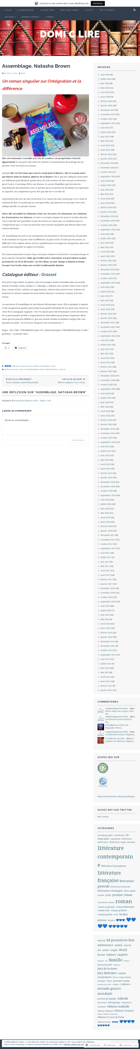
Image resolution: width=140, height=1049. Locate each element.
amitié (118, 945)
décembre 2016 (108, 588)
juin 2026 (105, 83)
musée (101, 895)
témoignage (114, 1002)
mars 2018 (105, 522)
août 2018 (105, 499)
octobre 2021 (107, 331)
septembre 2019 (108, 442)
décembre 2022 (108, 269)
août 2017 (105, 553)
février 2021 (106, 366)
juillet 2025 (106, 132)
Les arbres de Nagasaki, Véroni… (116, 726)
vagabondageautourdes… (117, 708)
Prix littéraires (107, 10)
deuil (123, 950)
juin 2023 (105, 242)
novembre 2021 (108, 327)
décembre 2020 (108, 375)
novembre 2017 (108, 539)
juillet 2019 (106, 451)
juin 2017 (105, 561)
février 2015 (106, 685)
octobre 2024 (107, 172)
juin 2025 (105, 136)
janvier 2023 (106, 265)
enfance (111, 954)
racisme (62, 369)
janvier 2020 (106, 424)
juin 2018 (105, 508)
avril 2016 (105, 623)
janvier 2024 (106, 212)
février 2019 (106, 473)
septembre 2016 (108, 601)
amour (127, 945)
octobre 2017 (107, 544)
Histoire (126, 961)
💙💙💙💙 (127, 1021)
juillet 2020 (106, 398)
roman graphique (106, 906)
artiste (105, 950)
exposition (115, 838)
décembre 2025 (108, 110)
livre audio (129, 890)
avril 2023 (105, 251)
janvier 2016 (106, 637)
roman (53, 366)
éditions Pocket (104, 1022)
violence (101, 1006)
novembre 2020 (108, 380)
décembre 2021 (108, 322)
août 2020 (105, 393)
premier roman (122, 895)
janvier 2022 (106, 318)
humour (116, 965)
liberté (42, 369)
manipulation (104, 977)
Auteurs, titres (47, 10)
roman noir (104, 910)
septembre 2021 (108, 336)
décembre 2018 (108, 482)
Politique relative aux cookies (75, 1044)
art (99, 950)
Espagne (100, 961)
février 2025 (106, 154)
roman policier (119, 910)
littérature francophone (113, 865)
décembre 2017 (108, 535)
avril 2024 (105, 198)
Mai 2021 (105, 353)
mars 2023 (105, 256)
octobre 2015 (107, 650)
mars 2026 (105, 96)
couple (114, 950)
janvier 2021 (106, 371)
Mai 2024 (105, 194)
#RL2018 (101, 940)
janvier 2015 (106, 690)
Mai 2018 (105, 513)
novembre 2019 (108, 433)
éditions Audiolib (118, 1006)
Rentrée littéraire (30, 17)
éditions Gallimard (105, 1011)
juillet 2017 (106, 557)
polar (108, 895)
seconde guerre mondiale (109, 991)
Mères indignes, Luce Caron (71, 381)
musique (101, 981)
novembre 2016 (108, 592)
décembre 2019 (108, 429)
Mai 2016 (105, 619)
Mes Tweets (103, 816)
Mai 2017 (105, 566)
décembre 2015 (108, 641)
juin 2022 (105, 296)
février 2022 (106, 313)
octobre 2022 (107, 278)
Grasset (48, 274)
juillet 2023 (106, 238)
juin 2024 (105, 189)
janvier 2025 (106, 158)
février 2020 (106, 420)
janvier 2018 (106, 530)
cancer (21, 369)
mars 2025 (105, 149)
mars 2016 (105, 628)
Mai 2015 (105, 672)
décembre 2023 (108, 216)
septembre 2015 (108, 654)
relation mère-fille (104, 984)
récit (116, 914)
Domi (23, 73)
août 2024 (105, 181)
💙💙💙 (8, 366)
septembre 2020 (108, 389)
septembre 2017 (108, 548)
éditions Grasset (11, 369)
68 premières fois (120, 940)
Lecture (88, 10)
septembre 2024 (108, 176)
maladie (122, 973)
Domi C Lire (70, 34)
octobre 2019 (107, 437)
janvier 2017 (106, 584)
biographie (103, 838)
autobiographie (105, 835)
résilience (125, 984)
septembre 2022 (108, 282)
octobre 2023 (107, 225)
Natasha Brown (51, 369)
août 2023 (105, 234)
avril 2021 (105, 358)
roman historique (125, 906)
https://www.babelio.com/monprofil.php (116, 796)
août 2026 (105, 74)
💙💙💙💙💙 (118, 926)
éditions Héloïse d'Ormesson (107, 1014)
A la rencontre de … (26, 10)
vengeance (126, 1002)
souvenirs (102, 1002)
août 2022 (105, 287)
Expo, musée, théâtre (69, 10)
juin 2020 (105, 402)
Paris (109, 980)
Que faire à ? (10, 17)
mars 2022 (105, 309)
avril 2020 (105, 411)
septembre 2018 (108, 495)
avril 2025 (105, 145)
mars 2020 (105, 415)
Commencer (98, 3)
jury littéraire (106, 973)
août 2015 (105, 659)
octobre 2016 (107, 597)
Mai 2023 (105, 247)
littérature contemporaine (115, 856)
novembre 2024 (108, 167)
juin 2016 (105, 615)
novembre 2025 (108, 114)
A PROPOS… (50, 17)
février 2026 (106, 101)
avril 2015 (105, 677)
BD (127, 835)
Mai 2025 (105, 141)
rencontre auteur (106, 902)
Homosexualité (104, 964)
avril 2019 (105, 464)
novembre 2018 (108, 486)
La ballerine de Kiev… (115, 738)
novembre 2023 (108, 220)
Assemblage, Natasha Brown (36, 66)
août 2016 (105, 606)
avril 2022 (105, 305)
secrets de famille (106, 998)
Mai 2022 (105, 300)
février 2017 (106, 579)
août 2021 (105, 340)
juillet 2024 (106, 185)
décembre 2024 (108, 163)
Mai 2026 (105, 88)
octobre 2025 (107, 119)
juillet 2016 (106, 610)
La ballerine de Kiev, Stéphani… (120, 734)
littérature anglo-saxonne (22, 366)
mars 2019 (105, 468)
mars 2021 (105, 362)
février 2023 (106, 260)
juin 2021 (105, 349)
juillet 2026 (106, 79)
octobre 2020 (107, 384)
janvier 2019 (106, 477)
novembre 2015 (108, 646)
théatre (111, 920)
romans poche (105, 914)
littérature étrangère (41, 366)
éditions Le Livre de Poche (110, 1017)
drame (101, 954)
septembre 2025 (108, 123)
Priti (107, 725)
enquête (122, 954)
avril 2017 (105, 570)
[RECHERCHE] (134, 10)
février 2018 (106, 526)
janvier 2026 (106, 105)
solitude (122, 998)
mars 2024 (105, 203)
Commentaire (78, 440)
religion (116, 984)
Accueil (8, 10)
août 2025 (105, 127)
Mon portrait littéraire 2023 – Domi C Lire (31, 400)
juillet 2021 (106, 344)
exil (106, 961)
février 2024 (106, 207)
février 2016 (106, 632)
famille (115, 960)
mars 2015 (105, 681)
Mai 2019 (105, 460)
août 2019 (105, 446)
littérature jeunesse (120, 886)
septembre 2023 (108, 229)
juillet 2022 (106, 291)
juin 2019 (105, 455)
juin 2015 (105, 668)
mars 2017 (105, 575)
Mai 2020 (105, 406)
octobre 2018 (107, 490)
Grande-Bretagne (31, 369)
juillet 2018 (106, 504)
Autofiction (119, 835)
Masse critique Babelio (122, 977)
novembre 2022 (108, 274)
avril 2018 (105, 517)
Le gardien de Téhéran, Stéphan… (120, 739)
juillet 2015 (106, 663)
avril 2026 (105, 92)
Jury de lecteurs (107, 968)
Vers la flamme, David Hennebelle (22, 381)
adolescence (105, 945)
